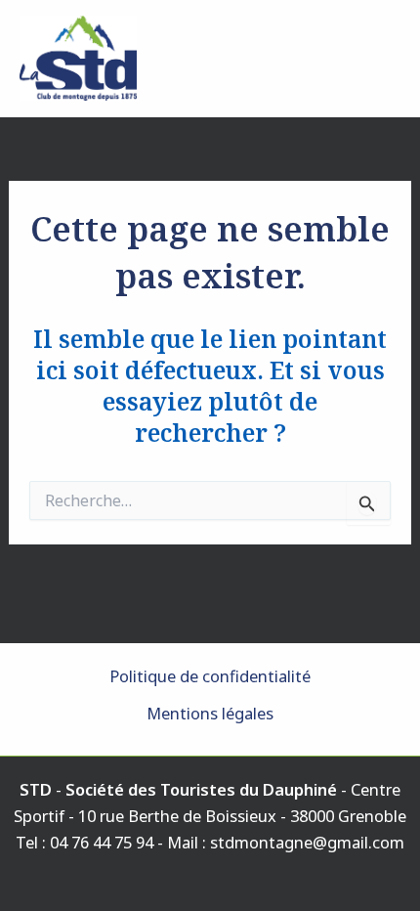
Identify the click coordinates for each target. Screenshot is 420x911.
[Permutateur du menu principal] (378, 58)
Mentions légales (210, 713)
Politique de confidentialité (210, 676)
